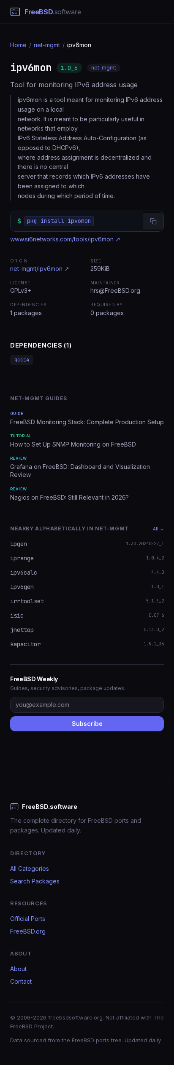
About (18, 968)
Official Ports (27, 918)
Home (18, 44)
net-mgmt (47, 44)
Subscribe (87, 723)
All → (158, 528)
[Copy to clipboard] (153, 221)
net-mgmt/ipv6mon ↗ (39, 268)
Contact (21, 981)
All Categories (29, 868)
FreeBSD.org (28, 931)
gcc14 (21, 359)
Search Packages (35, 881)
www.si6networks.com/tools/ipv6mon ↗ (65, 239)
